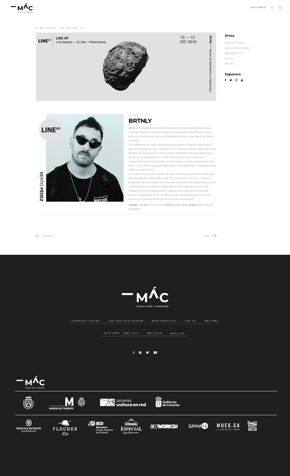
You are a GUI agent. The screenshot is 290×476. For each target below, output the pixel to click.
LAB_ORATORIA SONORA (237, 48)
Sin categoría (69, 28)
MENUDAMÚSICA (233, 53)
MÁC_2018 (154, 333)
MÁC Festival (48, 28)
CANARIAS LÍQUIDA (234, 43)
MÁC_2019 (131, 333)
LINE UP (229, 58)
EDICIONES (112, 333)
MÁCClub (177, 333)
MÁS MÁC (229, 64)
